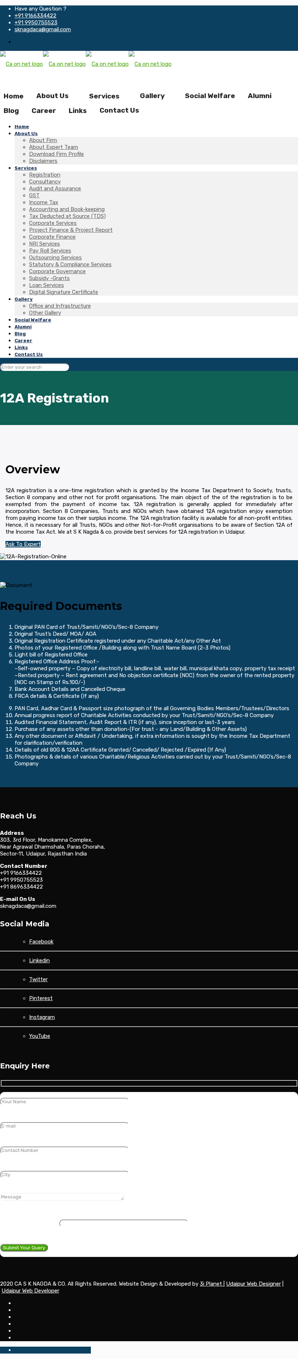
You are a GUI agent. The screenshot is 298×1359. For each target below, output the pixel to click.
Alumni (259, 96)
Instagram (42, 1017)
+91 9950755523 (36, 22)
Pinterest (41, 998)
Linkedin (39, 960)
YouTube (39, 1036)
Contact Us (119, 110)
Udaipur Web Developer (30, 1290)
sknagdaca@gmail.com (43, 29)
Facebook (41, 941)
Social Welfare (210, 96)
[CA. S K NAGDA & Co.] (86, 64)
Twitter (38, 979)
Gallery (152, 96)
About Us (52, 96)
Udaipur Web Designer (253, 1284)
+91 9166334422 (35, 15)
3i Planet (212, 1284)
